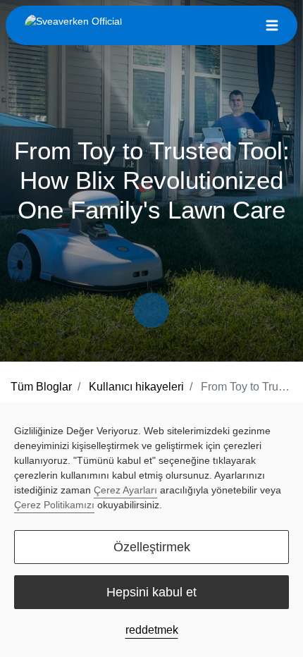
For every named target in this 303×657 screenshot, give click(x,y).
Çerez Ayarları (125, 490)
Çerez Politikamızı (54, 504)
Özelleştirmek (151, 547)
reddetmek (151, 630)
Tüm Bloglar (41, 387)
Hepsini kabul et (151, 592)
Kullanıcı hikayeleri (136, 387)
